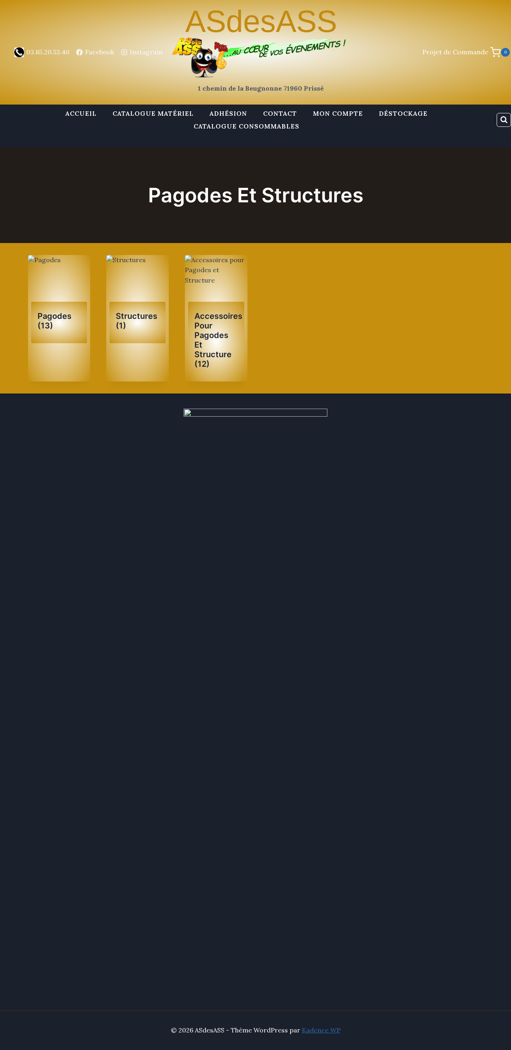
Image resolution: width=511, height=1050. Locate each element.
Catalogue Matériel (153, 113)
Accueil (81, 113)
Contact (280, 113)
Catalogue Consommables (246, 126)
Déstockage (403, 113)
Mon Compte (338, 113)
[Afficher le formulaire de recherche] (504, 120)
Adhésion (228, 113)
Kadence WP (321, 1030)
